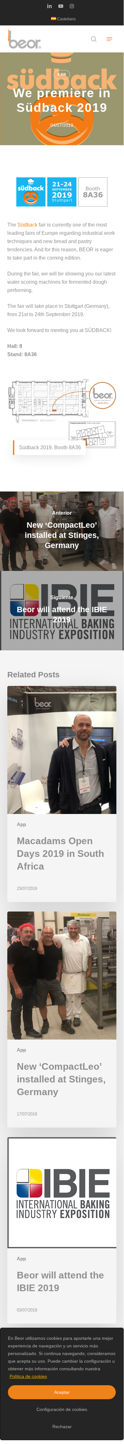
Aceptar (62, 1392)
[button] (109, 39)
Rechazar (62, 1426)
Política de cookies (28, 1376)
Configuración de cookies (61, 1409)
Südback (27, 224)
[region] (62, 1384)
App (61, 74)
